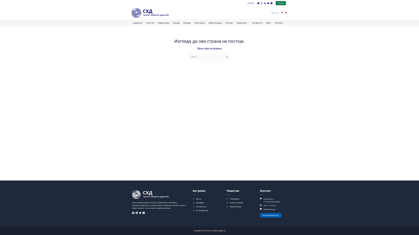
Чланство (150, 23)
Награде (187, 23)
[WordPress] (271, 3)
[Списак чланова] (234, 202)
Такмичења (241, 23)
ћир (273, 13)
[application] (247, 23)
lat (277, 13)
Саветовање (199, 23)
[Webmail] (258, 3)
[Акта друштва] (200, 210)
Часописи (278, 23)
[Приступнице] (233, 206)
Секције (176, 23)
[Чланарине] (232, 199)
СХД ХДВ (250, 3)
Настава (229, 23)
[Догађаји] (198, 202)
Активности (257, 23)
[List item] (133, 213)
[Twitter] (268, 3)
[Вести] (197, 199)
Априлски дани (215, 23)
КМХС (268, 23)
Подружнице (163, 23)
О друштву (137, 23)
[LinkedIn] (265, 3)
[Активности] (199, 206)
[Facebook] (262, 3)
